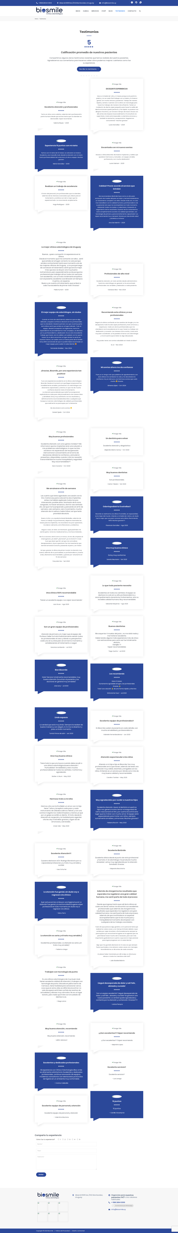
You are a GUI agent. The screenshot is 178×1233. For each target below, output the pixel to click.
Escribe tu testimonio (88, 69)
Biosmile (50, 1231)
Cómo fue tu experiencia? (45, 1139)
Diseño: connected (78, 1231)
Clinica (86, 11)
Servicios (95, 11)
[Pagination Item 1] (81, 75)
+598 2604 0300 (45, 3)
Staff (104, 11)
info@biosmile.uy (109, 3)
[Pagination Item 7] (96, 75)
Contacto (132, 11)
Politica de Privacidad (63, 1231)
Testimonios (120, 11)
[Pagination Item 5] (91, 75)
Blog (111, 11)
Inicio (78, 11)
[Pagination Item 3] (86, 75)
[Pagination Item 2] (83, 75)
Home (36, 18)
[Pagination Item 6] (94, 75)
